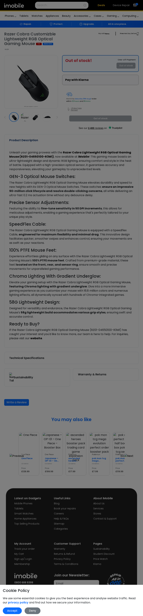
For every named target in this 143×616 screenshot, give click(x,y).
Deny (32, 611)
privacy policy (18, 602)
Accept (12, 611)
